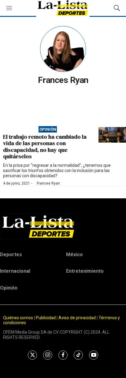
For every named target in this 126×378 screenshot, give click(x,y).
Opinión (47, 129)
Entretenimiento (85, 271)
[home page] (63, 226)
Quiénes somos (18, 317)
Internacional (15, 271)
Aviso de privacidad (77, 317)
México (74, 254)
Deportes (11, 254)
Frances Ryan (48, 183)
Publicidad (46, 317)
